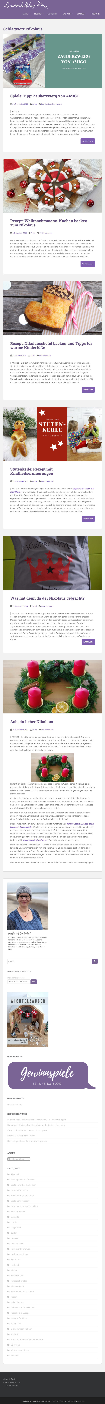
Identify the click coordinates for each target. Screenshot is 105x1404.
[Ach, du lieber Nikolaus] (52, 686)
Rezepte (37, 14)
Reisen (14, 1297)
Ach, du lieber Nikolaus (31, 721)
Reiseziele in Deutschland (23, 1307)
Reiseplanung (17, 1302)
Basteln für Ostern (19, 1190)
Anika (34, 104)
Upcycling (15, 1345)
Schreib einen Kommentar (51, 104)
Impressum (36, 1401)
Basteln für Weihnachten (22, 1195)
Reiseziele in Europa (20, 1313)
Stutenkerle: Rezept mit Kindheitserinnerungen (31, 471)
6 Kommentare (45, 355)
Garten (14, 1233)
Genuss (14, 1238)
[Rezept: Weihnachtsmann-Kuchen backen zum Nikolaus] (52, 186)
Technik (14, 1334)
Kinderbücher (17, 1275)
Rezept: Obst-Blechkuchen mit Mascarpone (27, 1130)
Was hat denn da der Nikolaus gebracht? (47, 598)
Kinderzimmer (17, 1286)
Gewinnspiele (17, 1243)
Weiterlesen (87, 141)
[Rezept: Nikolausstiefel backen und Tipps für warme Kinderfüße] (52, 308)
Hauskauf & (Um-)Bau (20, 1249)
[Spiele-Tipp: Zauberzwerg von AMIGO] (52, 61)
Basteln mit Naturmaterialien (24, 1206)
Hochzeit (15, 1265)
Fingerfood (16, 1227)
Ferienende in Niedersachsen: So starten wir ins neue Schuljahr (36, 1119)
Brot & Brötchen (18, 1211)
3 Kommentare (47, 729)
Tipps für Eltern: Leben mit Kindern (27, 1339)
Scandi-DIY (16, 1323)
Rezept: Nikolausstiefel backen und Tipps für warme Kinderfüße (51, 345)
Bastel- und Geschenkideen (23, 1185)
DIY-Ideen (81, 14)
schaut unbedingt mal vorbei (35, 840)
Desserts (15, 1217)
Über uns (96, 14)
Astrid (34, 606)
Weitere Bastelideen (20, 1350)
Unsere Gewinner (15, 1104)
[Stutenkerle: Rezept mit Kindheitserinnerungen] (52, 434)
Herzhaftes (16, 1259)
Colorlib (63, 1401)
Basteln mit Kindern (20, 1201)
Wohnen (67, 14)
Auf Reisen (52, 14)
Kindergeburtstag (19, 1281)
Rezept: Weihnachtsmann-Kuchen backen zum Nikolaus (48, 223)
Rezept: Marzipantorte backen (21, 1135)
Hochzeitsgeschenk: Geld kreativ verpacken (27, 1141)
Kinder (14, 1270)
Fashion (14, 1222)
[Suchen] (95, 961)
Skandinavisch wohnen (21, 1329)
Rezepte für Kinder (19, 1318)
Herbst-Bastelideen (20, 1254)
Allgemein (15, 1174)
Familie (25, 14)
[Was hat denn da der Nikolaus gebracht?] (52, 563)
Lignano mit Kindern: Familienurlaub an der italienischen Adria (36, 1125)
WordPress (80, 1401)
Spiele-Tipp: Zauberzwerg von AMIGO (44, 95)
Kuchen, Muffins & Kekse (22, 1291)
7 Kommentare (47, 481)
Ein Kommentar (46, 233)
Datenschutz (46, 1401)
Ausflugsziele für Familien (23, 1179)
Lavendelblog (26, 1401)
